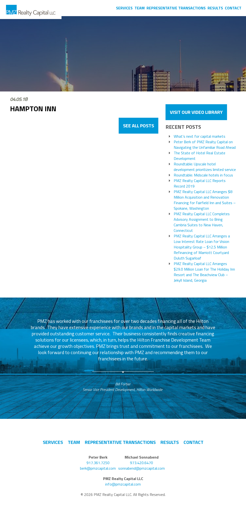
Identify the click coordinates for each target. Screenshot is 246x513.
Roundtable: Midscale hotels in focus (203, 175)
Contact (233, 8)
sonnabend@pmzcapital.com (141, 468)
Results (215, 8)
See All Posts (138, 125)
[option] (123, 355)
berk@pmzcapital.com (98, 468)
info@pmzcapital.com (123, 484)
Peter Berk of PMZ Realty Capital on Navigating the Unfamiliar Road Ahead (205, 144)
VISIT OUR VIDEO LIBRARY (196, 112)
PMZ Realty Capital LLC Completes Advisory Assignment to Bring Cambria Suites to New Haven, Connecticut (202, 222)
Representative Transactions (176, 8)
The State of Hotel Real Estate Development (199, 155)
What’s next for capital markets (199, 136)
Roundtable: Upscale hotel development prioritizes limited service (205, 166)
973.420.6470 (141, 463)
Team (140, 8)
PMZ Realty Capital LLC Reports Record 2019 (200, 183)
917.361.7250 (98, 463)
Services (124, 8)
